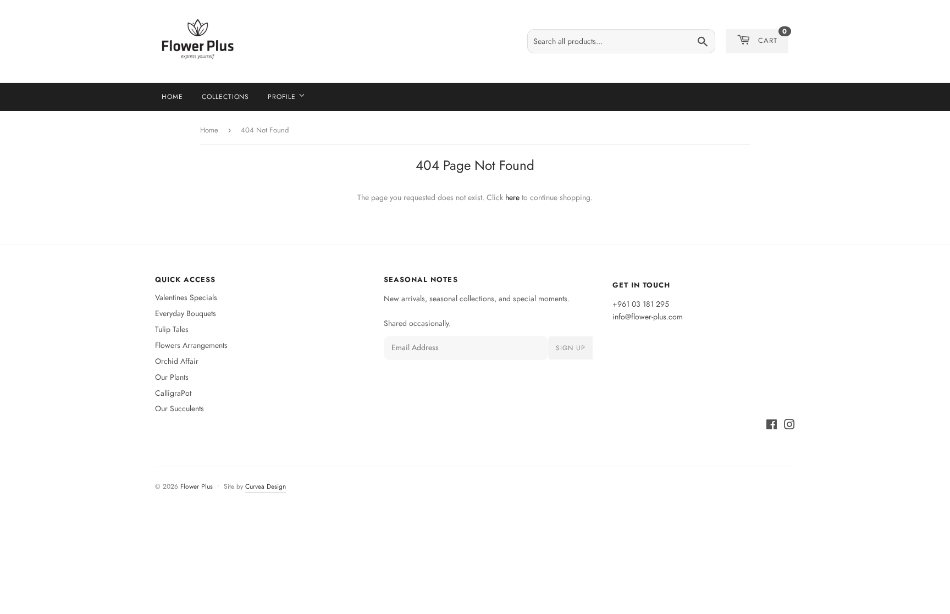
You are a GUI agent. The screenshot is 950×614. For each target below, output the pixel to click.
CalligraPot (173, 393)
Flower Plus (196, 486)
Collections (226, 97)
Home (172, 97)
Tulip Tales (172, 329)
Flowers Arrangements (191, 345)
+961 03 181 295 (640, 303)
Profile (283, 97)
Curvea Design (265, 486)
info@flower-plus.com (647, 316)
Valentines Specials (186, 297)
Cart (772, 37)
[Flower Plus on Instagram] (789, 426)
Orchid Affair (176, 361)
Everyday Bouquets (185, 313)
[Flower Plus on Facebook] (771, 426)
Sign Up (571, 348)
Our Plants (172, 377)
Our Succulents (179, 408)
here (512, 197)
